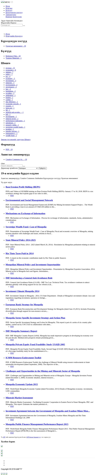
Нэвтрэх (9, 17)
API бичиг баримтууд (34, 437)
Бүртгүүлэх (17, 17)
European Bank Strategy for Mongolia (24, 304)
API (4, 437)
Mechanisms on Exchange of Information (25, 213)
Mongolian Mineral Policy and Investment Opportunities (33, 264)
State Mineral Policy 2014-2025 (21, 240)
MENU (7, 2)
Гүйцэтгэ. (42, 168)
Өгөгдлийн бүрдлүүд (14, 36)
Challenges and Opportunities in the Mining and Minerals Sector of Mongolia (43, 371)
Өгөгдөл (9, 8)
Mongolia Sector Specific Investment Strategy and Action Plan (35, 318)
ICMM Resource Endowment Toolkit (23, 357)
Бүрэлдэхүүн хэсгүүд (14, 12)
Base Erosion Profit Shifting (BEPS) (23, 187)
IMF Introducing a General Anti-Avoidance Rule (29, 278)
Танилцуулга (11, 15)
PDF (12, 196)
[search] (24, 166)
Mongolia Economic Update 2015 (22, 384)
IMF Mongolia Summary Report (21, 331)
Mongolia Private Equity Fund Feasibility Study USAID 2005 (35, 344)
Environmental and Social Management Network (29, 200)
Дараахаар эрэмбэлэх (9, 168)
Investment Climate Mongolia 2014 (22, 291)
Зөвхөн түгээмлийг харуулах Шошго (15, 140)
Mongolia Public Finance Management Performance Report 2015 (37, 424)
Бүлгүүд (9, 10)
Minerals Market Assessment (19, 397)
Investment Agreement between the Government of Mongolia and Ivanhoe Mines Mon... (48, 411)
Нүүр (8, 6)
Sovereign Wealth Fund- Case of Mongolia (26, 227)
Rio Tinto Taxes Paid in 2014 (20, 253)
